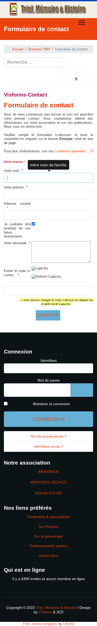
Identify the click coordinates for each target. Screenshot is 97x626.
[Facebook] (5, 42)
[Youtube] (28, 42)
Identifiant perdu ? (48, 446)
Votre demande (15, 243)
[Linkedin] (36, 42)
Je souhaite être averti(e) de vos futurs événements (17, 230)
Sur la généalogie (48, 536)
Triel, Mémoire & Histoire (56, 607)
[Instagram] (44, 42)
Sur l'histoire (49, 527)
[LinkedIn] (88, 78)
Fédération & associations (48, 517)
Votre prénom (14, 187)
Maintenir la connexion (51, 404)
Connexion (49, 419)
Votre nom (11, 171)
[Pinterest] (20, 42)
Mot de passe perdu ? (48, 436)
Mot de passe (49, 380)
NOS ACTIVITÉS (48, 493)
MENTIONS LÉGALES (48, 482)
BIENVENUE (48, 472)
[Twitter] (13, 42)
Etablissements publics (48, 546)
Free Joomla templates (40, 624)
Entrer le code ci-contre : (17, 273)
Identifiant (49, 360)
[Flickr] (51, 42)
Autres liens (48, 556)
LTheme (45, 612)
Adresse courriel (17, 204)
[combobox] (34, 62)
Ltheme (68, 624)
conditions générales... (72, 151)
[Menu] (81, 22)
